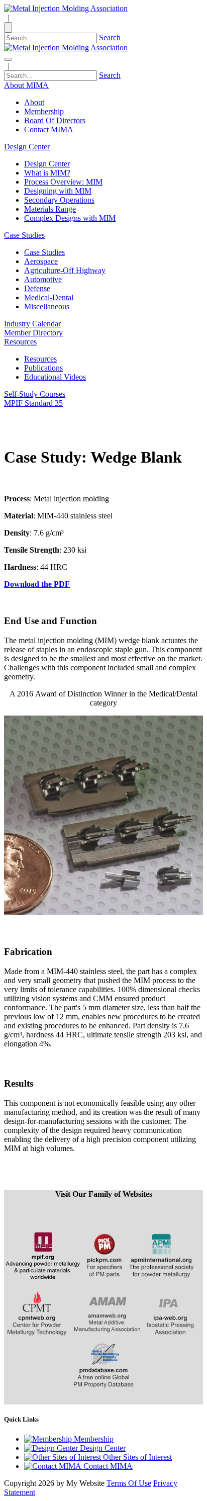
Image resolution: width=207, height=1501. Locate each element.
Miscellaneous (46, 306)
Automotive (43, 279)
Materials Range (50, 209)
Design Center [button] (27, 146)
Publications (43, 368)
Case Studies (44, 252)
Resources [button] (20, 341)
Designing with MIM (57, 191)
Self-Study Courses (34, 394)
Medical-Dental (48, 297)
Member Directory (33, 332)
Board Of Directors (54, 120)
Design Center (47, 163)
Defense (37, 288)
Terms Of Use (129, 1483)
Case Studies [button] (24, 235)
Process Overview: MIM (63, 182)
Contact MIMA (48, 129)
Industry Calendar (32, 323)
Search (110, 37)
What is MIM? (47, 172)
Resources (40, 359)
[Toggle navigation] (8, 59)
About (34, 102)
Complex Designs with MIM (70, 218)
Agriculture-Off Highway (65, 270)
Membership (44, 111)
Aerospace (41, 261)
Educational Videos (55, 377)
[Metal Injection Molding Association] (66, 8)
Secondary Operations (59, 200)
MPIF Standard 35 (33, 403)
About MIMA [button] (26, 85)
